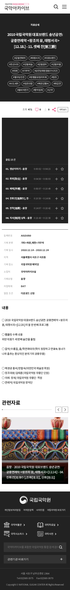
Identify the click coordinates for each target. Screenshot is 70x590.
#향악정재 (38, 90)
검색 (60, 547)
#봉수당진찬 (18, 77)
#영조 (54, 77)
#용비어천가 (23, 90)
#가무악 (26, 70)
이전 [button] (58, 410)
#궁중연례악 (20, 58)
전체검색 (56, 7)
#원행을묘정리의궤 (37, 77)
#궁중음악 (42, 64)
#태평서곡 (35, 58)
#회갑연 (57, 83)
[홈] (17, 2)
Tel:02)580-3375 (25, 578)
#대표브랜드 (50, 58)
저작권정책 (28, 510)
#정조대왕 (27, 83)
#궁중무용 (56, 64)
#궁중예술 (27, 64)
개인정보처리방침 (12, 510)
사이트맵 (40, 510)
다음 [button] (65, 410)
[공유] (54, 109)
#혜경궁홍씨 (43, 83)
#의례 (15, 70)
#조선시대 (13, 64)
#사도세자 (13, 83)
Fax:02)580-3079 (44, 578)
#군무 (50, 90)
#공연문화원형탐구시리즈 (46, 70)
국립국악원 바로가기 (56, 510)
